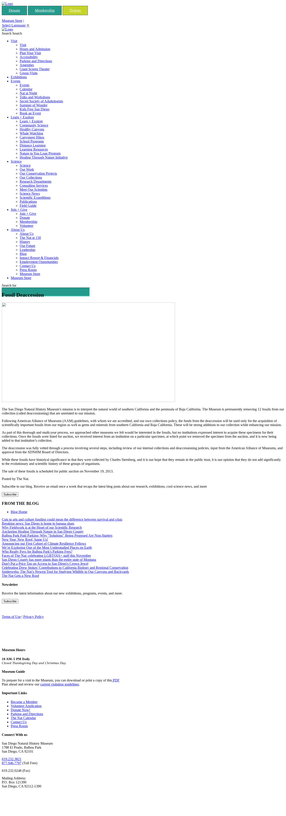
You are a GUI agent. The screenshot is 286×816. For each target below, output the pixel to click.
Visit (14, 41)
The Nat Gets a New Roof (20, 576)
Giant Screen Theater (35, 69)
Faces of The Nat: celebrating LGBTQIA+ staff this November (46, 555)
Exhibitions (19, 77)
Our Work (27, 169)
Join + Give (19, 209)
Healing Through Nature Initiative (44, 157)
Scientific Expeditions (35, 197)
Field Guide (28, 205)
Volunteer (26, 226)
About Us (18, 230)
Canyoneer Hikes (32, 137)
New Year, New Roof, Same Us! (25, 539)
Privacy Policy (33, 617)
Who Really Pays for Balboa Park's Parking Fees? (37, 551)
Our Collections (31, 177)
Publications (28, 201)
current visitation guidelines (59, 684)
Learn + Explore (22, 117)
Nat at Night (28, 93)
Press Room (28, 270)
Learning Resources (34, 149)
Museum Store (12, 21)
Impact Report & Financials (39, 258)
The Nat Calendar (23, 718)
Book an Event (30, 113)
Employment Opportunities (39, 262)
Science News (30, 193)
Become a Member (24, 702)
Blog (23, 254)
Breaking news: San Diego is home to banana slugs (38, 523)
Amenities (27, 65)
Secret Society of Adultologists (41, 101)
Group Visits (29, 73)
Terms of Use (11, 617)
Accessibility (29, 57)
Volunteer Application (26, 706)
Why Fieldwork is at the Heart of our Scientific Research (42, 527)
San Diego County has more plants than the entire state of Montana (49, 559)
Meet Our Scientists (33, 189)
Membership (45, 10)
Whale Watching (31, 133)
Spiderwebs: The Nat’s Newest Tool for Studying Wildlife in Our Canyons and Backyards (65, 572)
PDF (116, 680)
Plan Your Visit (30, 53)
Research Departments (35, 181)
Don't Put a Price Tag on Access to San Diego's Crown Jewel (45, 563)
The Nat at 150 (30, 238)
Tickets (75, 10)
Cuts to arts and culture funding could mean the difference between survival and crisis (62, 519)
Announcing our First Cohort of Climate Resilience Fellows (44, 543)
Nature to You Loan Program (40, 153)
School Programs (32, 141)
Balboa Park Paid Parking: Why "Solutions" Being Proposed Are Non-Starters (57, 535)
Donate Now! (20, 710)
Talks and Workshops (35, 97)
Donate (14, 10)
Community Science (34, 125)
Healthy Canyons (32, 129)
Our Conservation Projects (38, 173)
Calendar (26, 89)
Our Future (27, 246)
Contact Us (28, 266)
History (25, 242)
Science (16, 161)
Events (15, 81)
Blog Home (19, 512)
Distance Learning (33, 145)
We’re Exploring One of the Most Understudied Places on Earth (47, 547)
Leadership (27, 250)
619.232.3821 (11, 759)
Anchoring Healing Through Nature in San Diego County (43, 531)
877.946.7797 (11, 763)
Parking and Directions (36, 61)
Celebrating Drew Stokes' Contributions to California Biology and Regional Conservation (65, 568)
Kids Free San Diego (34, 109)
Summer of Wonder (33, 105)
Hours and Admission (35, 49)
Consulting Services (34, 185)
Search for (9, 285)
